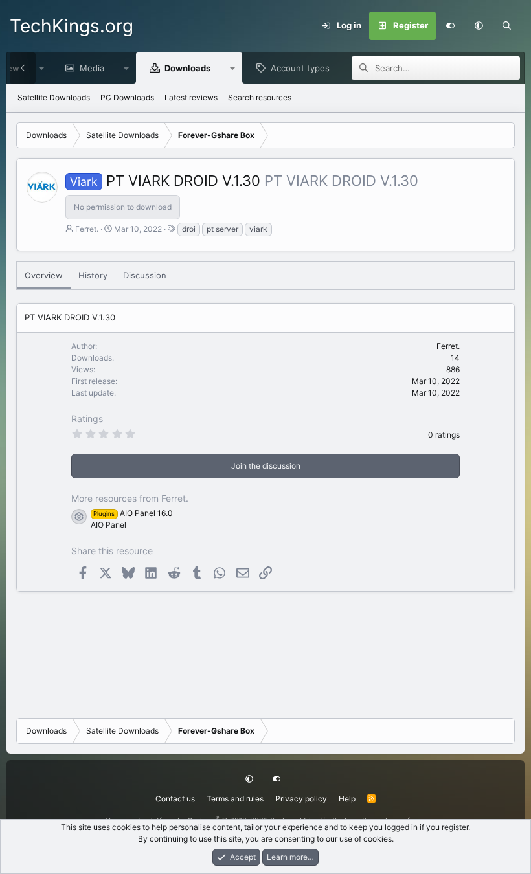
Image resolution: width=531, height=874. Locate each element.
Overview (44, 275)
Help (347, 798)
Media (92, 68)
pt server (222, 229)
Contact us (175, 798)
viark (258, 229)
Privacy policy (301, 798)
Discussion (144, 275)
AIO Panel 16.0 (132, 513)
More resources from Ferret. (129, 498)
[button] (478, 26)
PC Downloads (127, 97)
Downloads (187, 68)
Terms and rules (235, 798)
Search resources (259, 97)
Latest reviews (191, 97)
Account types (300, 68)
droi (189, 229)
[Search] (507, 26)
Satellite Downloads (53, 97)
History (92, 275)
